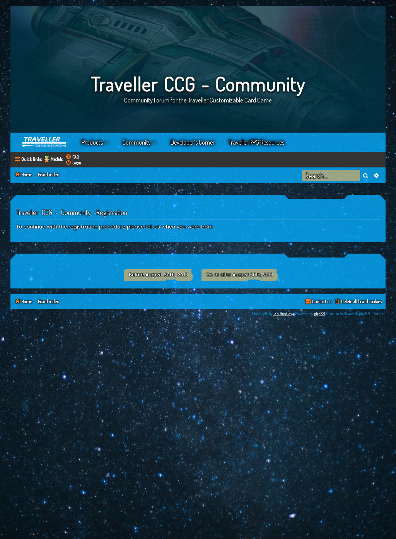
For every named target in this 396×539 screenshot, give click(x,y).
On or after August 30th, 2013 (239, 275)
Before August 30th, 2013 (158, 275)
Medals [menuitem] (57, 159)
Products (92, 142)
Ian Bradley (282, 313)
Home (44, 142)
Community (137, 142)
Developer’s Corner (193, 142)
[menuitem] (72, 157)
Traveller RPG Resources (256, 142)
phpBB (319, 313)
